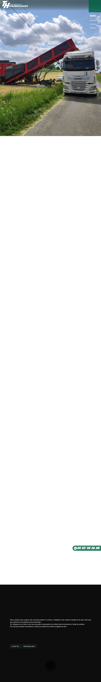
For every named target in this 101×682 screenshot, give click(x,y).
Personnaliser (29, 646)
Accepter (15, 646)
